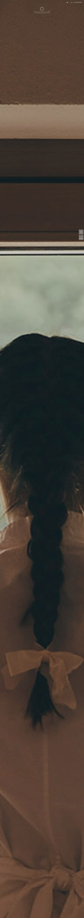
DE (67, 2)
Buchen (81, 238)
